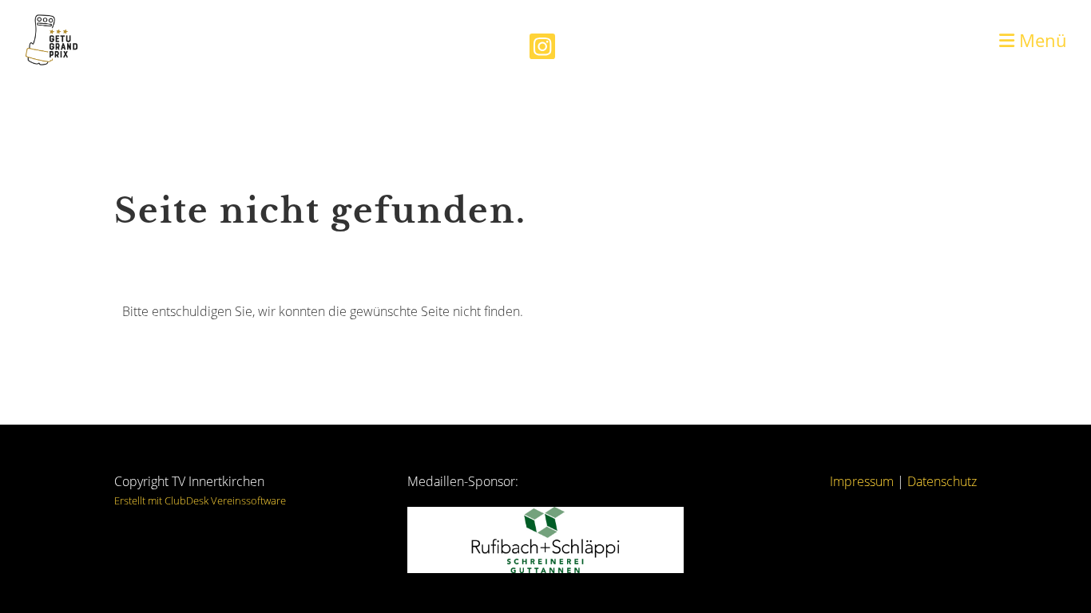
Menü (1040, 40)
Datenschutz (942, 481)
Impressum (862, 481)
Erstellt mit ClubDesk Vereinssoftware (200, 500)
